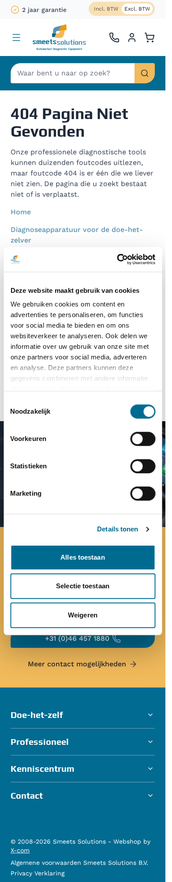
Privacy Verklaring (37, 873)
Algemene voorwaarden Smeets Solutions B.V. (79, 862)
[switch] (142, 439)
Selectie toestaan (82, 586)
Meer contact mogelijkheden (77, 664)
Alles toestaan (82, 557)
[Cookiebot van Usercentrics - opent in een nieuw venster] (117, 259)
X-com (20, 850)
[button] (83, 715)
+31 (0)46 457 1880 (77, 638)
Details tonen (117, 529)
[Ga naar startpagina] (59, 37)
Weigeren (82, 615)
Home (21, 212)
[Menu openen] (16, 37)
